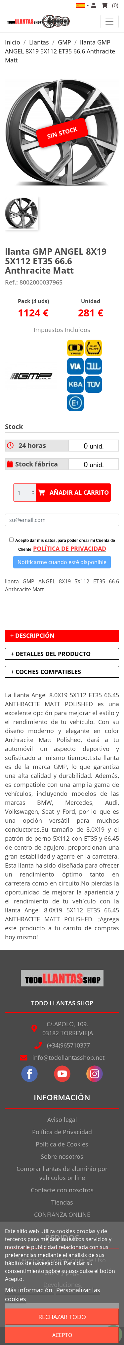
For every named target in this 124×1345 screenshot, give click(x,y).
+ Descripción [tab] (32, 635)
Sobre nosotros (62, 1156)
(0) (114, 5)
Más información (29, 1290)
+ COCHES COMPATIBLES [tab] (46, 672)
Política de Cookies (62, 1144)
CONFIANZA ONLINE (62, 1215)
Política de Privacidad (62, 1132)
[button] (82, 5)
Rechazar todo (62, 1316)
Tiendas (62, 1202)
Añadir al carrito (79, 492)
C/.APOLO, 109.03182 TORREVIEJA (67, 1028)
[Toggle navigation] (109, 21)
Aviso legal (62, 1120)
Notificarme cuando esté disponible (62, 562)
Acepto (62, 1335)
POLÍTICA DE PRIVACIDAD (69, 548)
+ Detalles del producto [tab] (51, 654)
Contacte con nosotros (62, 1190)
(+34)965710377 (68, 1045)
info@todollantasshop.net (68, 1057)
